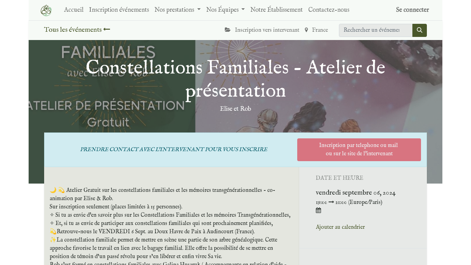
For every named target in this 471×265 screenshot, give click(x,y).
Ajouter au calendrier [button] (340, 227)
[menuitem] (73, 10)
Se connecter (412, 10)
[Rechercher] (419, 30)
